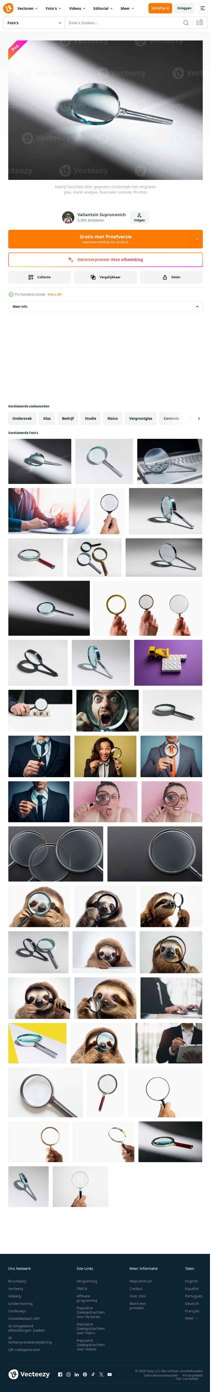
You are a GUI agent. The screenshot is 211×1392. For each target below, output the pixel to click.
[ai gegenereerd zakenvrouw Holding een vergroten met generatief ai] (105, 753)
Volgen (139, 220)
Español (188, 1285)
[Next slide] (190, 415)
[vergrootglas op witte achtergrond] (45, 1089)
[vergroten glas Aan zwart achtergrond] (55, 851)
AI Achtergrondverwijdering (30, 1337)
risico (113, 415)
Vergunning (87, 1278)
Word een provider (137, 1302)
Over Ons (137, 1293)
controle (171, 415)
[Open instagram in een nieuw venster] (68, 1372)
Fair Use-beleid (183, 1375)
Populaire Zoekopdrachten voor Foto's (91, 1325)
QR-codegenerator (24, 1346)
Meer (125, 8)
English (187, 1278)
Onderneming (20, 1300)
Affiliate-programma (87, 1295)
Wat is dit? (55, 294)
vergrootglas (140, 415)
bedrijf (68, 415)
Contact (136, 1285)
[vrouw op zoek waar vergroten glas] (105, 798)
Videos (75, 8)
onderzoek (22, 415)
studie (90, 415)
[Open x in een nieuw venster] (101, 1372)
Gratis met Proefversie (106, 238)
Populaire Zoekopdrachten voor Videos (91, 1342)
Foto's (51, 8)
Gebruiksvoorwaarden (157, 1372)
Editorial (100, 8)
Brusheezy (17, 1278)
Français (188, 1308)
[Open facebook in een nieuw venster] (60, 1372)
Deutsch (188, 1300)
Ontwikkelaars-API (24, 1315)
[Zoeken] (186, 23)
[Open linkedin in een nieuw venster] (77, 1372)
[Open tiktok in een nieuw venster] (93, 1372)
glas (47, 415)
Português (190, 1293)
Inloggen (184, 8)
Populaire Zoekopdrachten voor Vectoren (91, 1309)
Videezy (14, 1293)
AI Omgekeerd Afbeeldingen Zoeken (26, 1325)
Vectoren (25, 8)
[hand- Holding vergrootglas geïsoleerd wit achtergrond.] (109, 508)
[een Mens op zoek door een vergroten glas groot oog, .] (107, 708)
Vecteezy (15, 1285)
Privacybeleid (189, 1372)
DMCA (82, 1285)
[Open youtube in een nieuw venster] (110, 1372)
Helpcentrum (140, 1278)
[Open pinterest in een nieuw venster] (85, 1372)
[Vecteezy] (8, 8)
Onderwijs (17, 1308)
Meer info (20, 303)
